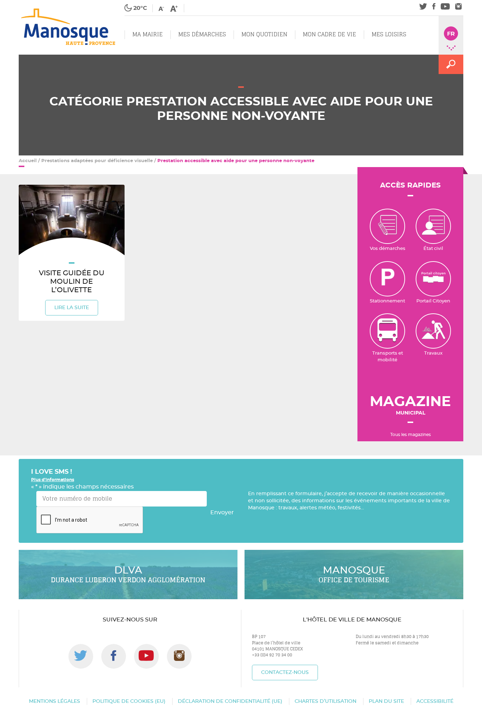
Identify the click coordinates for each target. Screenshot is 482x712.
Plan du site (386, 701)
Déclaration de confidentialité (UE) (230, 701)
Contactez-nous (285, 672)
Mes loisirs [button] (389, 34)
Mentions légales (54, 701)
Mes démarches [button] (202, 34)
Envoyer (222, 512)
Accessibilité (434, 701)
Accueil (28, 161)
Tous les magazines (410, 434)
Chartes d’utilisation (325, 701)
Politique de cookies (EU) (128, 701)
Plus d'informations (52, 480)
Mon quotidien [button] (264, 34)
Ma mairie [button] (147, 34)
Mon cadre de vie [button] (329, 34)
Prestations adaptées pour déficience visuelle (97, 161)
